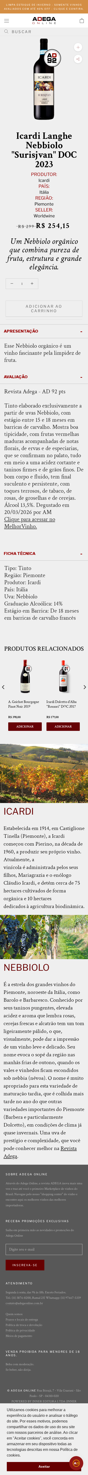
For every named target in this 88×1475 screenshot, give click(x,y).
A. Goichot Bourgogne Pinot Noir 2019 (23, 704)
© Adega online (21, 1390)
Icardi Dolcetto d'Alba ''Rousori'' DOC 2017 (61, 704)
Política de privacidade (20, 1330)
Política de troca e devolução (24, 1325)
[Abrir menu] (6, 20)
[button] (22, 1455)
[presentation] (3, 687)
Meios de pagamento (19, 1336)
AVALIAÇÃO (16, 376)
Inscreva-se (25, 1265)
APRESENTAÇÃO (21, 331)
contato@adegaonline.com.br (24, 1303)
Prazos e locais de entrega (22, 1319)
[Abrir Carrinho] (82, 20)
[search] (45, 31)
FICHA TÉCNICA (19, 553)
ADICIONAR (25, 726)
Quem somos (14, 1314)
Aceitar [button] (44, 1466)
